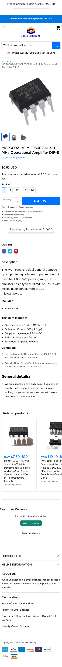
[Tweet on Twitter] (10, 251)
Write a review (31, 523)
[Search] (56, 45)
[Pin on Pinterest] (16, 251)
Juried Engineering (15, 157)
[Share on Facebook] (4, 251)
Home (5, 61)
